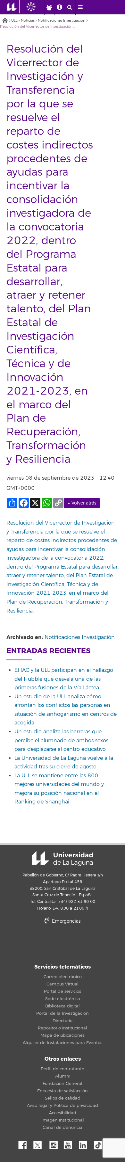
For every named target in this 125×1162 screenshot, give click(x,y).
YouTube (70, 1143)
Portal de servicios (62, 991)
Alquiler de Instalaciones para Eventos (62, 1042)
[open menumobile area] (80, 7)
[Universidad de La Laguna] (36, 6)
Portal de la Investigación (62, 1013)
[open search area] (70, 7)
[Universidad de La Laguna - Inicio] (13, 6)
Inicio (5, 21)
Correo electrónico (63, 976)
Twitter (40, 1143)
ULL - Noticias (23, 20)
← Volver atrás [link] (82, 503)
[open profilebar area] (49, 7)
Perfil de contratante (62, 1068)
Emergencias (65, 921)
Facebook (25, 1143)
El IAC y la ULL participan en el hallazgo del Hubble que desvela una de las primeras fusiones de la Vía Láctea (63, 679)
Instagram (55, 1143)
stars (62, 943)
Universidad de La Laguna (62, 858)
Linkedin (85, 1143)
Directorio (62, 1020)
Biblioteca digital (62, 1006)
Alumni (62, 1076)
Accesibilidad (62, 1112)
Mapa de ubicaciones (62, 1035)
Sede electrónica (62, 998)
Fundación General (62, 1083)
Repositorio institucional (62, 1028)
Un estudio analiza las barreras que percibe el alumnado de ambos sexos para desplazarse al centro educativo (61, 740)
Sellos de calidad (62, 1098)
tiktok (100, 1143)
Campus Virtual (62, 984)
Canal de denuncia (62, 1127)
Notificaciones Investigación (61, 20)
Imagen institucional (62, 1120)
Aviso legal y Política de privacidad (62, 1105)
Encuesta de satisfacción (62, 1090)
